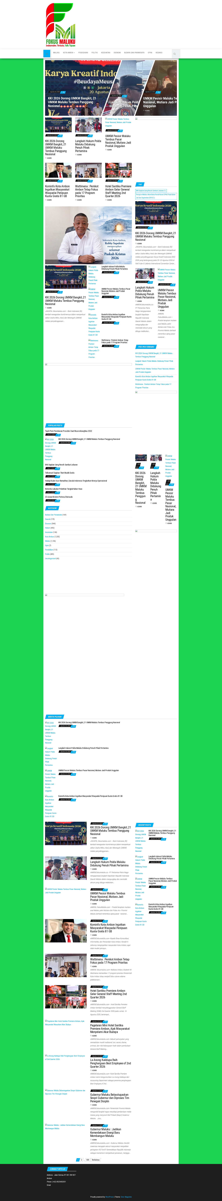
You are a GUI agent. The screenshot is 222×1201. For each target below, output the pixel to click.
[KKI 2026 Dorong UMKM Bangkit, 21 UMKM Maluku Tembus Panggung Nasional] (58, 125)
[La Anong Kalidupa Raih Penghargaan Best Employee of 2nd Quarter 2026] (66, 1057)
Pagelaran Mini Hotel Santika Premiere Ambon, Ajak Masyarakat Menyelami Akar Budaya (110, 1029)
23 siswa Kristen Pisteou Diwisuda (58, 497)
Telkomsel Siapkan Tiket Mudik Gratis (59, 473)
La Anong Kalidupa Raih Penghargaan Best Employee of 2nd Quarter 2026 (110, 1063)
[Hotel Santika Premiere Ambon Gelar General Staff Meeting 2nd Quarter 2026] (118, 170)
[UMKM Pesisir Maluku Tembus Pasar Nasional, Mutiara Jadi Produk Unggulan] (118, 122)
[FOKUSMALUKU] (46, 53)
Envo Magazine (126, 1197)
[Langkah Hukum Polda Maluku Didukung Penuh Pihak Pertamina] (88, 125)
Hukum (47, 528)
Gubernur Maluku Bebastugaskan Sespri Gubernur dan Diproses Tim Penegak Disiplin (109, 1098)
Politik (94, 53)
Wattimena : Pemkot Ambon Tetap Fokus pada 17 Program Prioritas (86, 191)
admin (52, 110)
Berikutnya (95, 1160)
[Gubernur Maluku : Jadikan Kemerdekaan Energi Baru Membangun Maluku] (66, 1127)
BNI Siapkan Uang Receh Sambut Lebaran (61, 464)
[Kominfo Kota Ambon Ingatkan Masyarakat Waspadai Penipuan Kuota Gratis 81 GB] (58, 170)
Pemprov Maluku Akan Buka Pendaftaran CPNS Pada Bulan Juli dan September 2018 (155, 196)
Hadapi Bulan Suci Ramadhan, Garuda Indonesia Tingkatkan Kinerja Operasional (76, 481)
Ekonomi (117, 53)
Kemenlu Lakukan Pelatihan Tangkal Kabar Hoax (63, 489)
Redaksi (159, 53)
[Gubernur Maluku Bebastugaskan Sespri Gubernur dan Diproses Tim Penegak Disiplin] (66, 1092)
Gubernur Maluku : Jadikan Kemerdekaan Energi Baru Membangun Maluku (105, 1133)
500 (87, 1160)
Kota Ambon (68, 53)
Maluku (56, 53)
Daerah (47, 519)
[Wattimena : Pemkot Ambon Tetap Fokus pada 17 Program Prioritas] (88, 170)
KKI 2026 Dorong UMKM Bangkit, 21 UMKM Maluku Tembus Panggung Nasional (72, 102)
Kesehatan (105, 53)
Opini (150, 53)
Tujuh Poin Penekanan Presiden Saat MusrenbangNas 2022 (68, 431)
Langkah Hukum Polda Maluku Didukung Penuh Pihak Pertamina (132, 104)
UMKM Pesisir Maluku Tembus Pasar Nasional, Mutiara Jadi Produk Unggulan (168, 102)
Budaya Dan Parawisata (134, 53)
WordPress (109, 1197)
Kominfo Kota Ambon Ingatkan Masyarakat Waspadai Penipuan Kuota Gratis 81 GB (57, 191)
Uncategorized (50, 558)
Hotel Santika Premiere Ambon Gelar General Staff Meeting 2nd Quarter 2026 (118, 191)
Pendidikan (83, 53)
